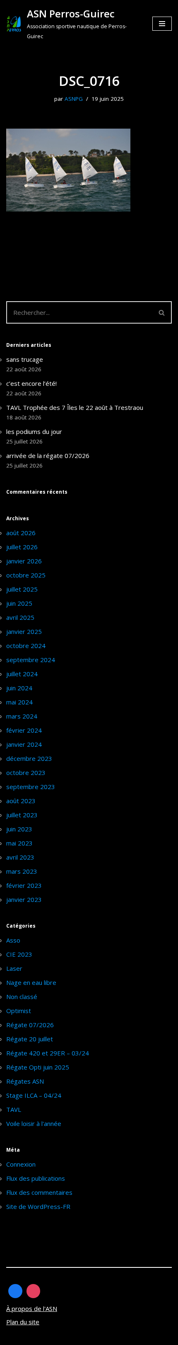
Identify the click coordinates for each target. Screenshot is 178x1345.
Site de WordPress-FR (38, 1206)
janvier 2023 (24, 899)
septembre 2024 (30, 659)
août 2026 (21, 533)
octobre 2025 (26, 575)
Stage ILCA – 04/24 (33, 1095)
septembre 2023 (30, 786)
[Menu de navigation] (162, 24)
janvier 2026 (24, 561)
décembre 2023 (29, 758)
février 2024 (24, 730)
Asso (13, 940)
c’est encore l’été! (31, 383)
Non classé (21, 996)
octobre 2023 (26, 772)
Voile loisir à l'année (33, 1123)
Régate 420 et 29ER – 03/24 (47, 1053)
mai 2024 (19, 702)
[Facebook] (15, 1291)
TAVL (13, 1109)
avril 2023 (20, 857)
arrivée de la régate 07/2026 (47, 455)
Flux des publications (35, 1178)
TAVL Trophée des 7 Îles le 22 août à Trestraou (74, 407)
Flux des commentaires (39, 1192)
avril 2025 (20, 617)
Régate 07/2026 (30, 1025)
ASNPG (74, 98)
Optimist (18, 1010)
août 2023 (21, 801)
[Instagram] (33, 1291)
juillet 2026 (22, 547)
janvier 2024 (24, 744)
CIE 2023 (19, 954)
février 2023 (24, 885)
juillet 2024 (22, 674)
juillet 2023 (22, 815)
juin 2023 (19, 829)
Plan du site (22, 1322)
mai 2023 (19, 843)
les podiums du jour (34, 431)
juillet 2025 (22, 589)
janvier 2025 (24, 631)
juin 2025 (19, 603)
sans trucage (24, 359)
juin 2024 (19, 688)
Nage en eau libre (31, 982)
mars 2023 (21, 871)
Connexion (21, 1164)
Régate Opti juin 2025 (37, 1067)
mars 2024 (21, 716)
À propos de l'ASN (31, 1308)
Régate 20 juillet (29, 1039)
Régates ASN (25, 1081)
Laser (14, 968)
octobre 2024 (26, 645)
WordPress (83, 1337)
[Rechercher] (162, 312)
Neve (14, 1337)
